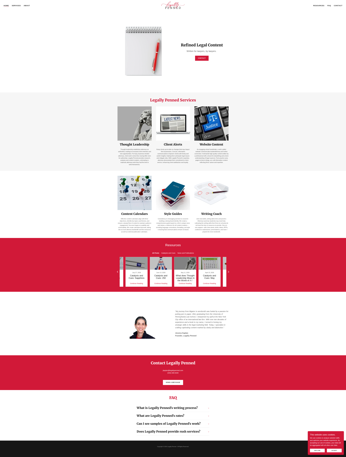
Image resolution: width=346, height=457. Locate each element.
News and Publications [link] (186, 253)
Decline (317, 450)
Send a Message (173, 382)
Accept (334, 450)
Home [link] (6, 5)
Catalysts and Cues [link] (168, 253)
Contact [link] (338, 5)
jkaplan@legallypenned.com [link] (173, 370)
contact (202, 58)
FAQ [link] (329, 5)
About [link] (27, 5)
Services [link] (16, 5)
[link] (173, 5)
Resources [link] (318, 5)
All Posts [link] (155, 253)
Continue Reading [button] (136, 283)
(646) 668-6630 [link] (172, 373)
